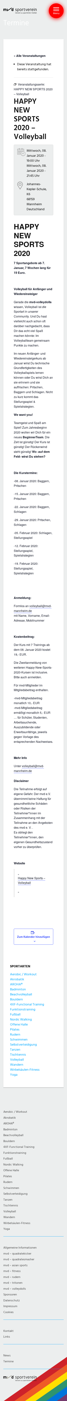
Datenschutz (11, 1300)
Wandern (16, 1064)
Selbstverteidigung (23, 1044)
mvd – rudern (11, 1277)
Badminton (18, 989)
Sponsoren (10, 1295)
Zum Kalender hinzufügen (33, 937)
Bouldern (16, 999)
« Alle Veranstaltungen (30, 56)
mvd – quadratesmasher (18, 1259)
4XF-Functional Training (27, 1004)
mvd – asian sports (15, 1265)
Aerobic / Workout (23, 974)
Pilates (14, 1029)
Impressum (10, 1306)
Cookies (8, 1312)
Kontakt (8, 1331)
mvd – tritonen (13, 1283)
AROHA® (16, 984)
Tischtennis (18, 1054)
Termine (8, 1361)
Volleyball (17, 1059)
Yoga (13, 1074)
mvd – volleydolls (14, 1289)
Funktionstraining (22, 1009)
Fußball (15, 1014)
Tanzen (15, 1049)
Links (6, 1337)
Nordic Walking (21, 1019)
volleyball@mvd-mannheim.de (29, 768)
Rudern (15, 1034)
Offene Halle (19, 1024)
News (7, 1356)
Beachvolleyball (21, 994)
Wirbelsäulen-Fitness (24, 1069)
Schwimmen (19, 1039)
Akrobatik (17, 979)
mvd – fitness (12, 1271)
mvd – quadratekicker (17, 1254)
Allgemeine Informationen (20, 1248)
